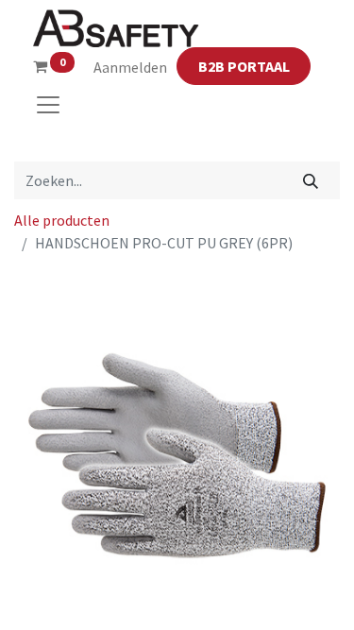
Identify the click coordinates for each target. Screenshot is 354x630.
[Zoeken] (311, 180)
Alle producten (62, 220)
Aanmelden (130, 67)
